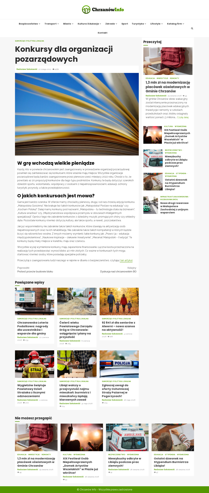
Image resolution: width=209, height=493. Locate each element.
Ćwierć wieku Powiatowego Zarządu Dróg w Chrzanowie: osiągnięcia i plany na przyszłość (76, 301)
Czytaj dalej (182, 117)
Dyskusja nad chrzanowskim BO (118, 269)
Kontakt (102, 32)
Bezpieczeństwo (28, 23)
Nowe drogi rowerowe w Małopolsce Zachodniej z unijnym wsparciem (150, 205)
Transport (51, 23)
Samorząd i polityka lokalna (29, 41)
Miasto (67, 23)
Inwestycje (162, 78)
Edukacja (150, 78)
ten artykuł (126, 260)
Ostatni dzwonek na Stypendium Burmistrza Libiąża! (153, 181)
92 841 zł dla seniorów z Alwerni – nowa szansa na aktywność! (119, 301)
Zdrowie (110, 23)
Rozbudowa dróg (169, 199)
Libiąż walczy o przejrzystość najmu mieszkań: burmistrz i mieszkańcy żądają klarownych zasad (76, 364)
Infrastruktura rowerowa (174, 197)
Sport (124, 23)
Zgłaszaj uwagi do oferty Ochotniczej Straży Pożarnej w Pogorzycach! (119, 364)
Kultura (168, 126)
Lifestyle (155, 23)
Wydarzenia (180, 126)
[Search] (192, 28)
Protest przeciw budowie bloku (35, 269)
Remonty (174, 78)
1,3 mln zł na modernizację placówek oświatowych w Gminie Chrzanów (167, 61)
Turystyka (138, 23)
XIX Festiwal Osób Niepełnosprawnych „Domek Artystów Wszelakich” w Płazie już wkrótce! (152, 135)
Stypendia (181, 173)
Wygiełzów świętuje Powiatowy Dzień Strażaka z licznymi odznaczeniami (34, 364)
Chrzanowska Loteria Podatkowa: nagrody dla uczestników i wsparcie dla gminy (34, 301)
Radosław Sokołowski (27, 69)
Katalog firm (174, 23)
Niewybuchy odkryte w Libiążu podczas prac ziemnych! (153, 158)
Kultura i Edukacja (88, 23)
